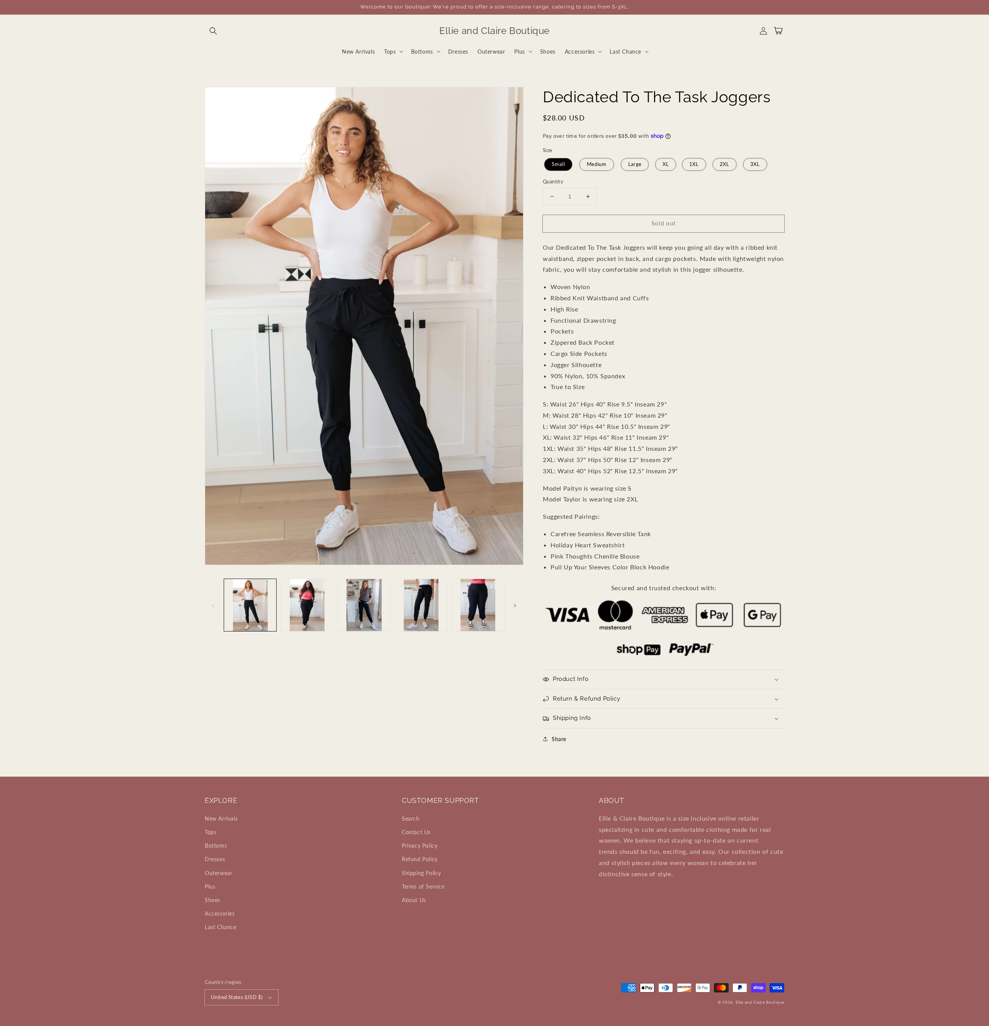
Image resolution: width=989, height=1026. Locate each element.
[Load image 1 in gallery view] (250, 605)
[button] (213, 30)
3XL (755, 164)
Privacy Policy (419, 845)
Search (411, 818)
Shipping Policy (421, 873)
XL (666, 164)
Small (558, 164)
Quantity (553, 181)
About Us (414, 900)
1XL (694, 164)
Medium (596, 164)
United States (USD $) (236, 997)
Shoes (212, 900)
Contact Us (416, 832)
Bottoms (216, 845)
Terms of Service (423, 886)
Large (634, 164)
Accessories (220, 913)
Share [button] (559, 739)
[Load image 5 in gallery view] (478, 605)
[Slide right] (514, 604)
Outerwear (218, 873)
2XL (724, 164)
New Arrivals (221, 818)
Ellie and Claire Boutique (760, 1002)
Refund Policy (420, 859)
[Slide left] (213, 604)
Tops (210, 832)
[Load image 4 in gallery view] (420, 605)
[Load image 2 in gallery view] (306, 605)
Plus (210, 886)
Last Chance (220, 927)
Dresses (215, 859)
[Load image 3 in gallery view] (364, 605)
